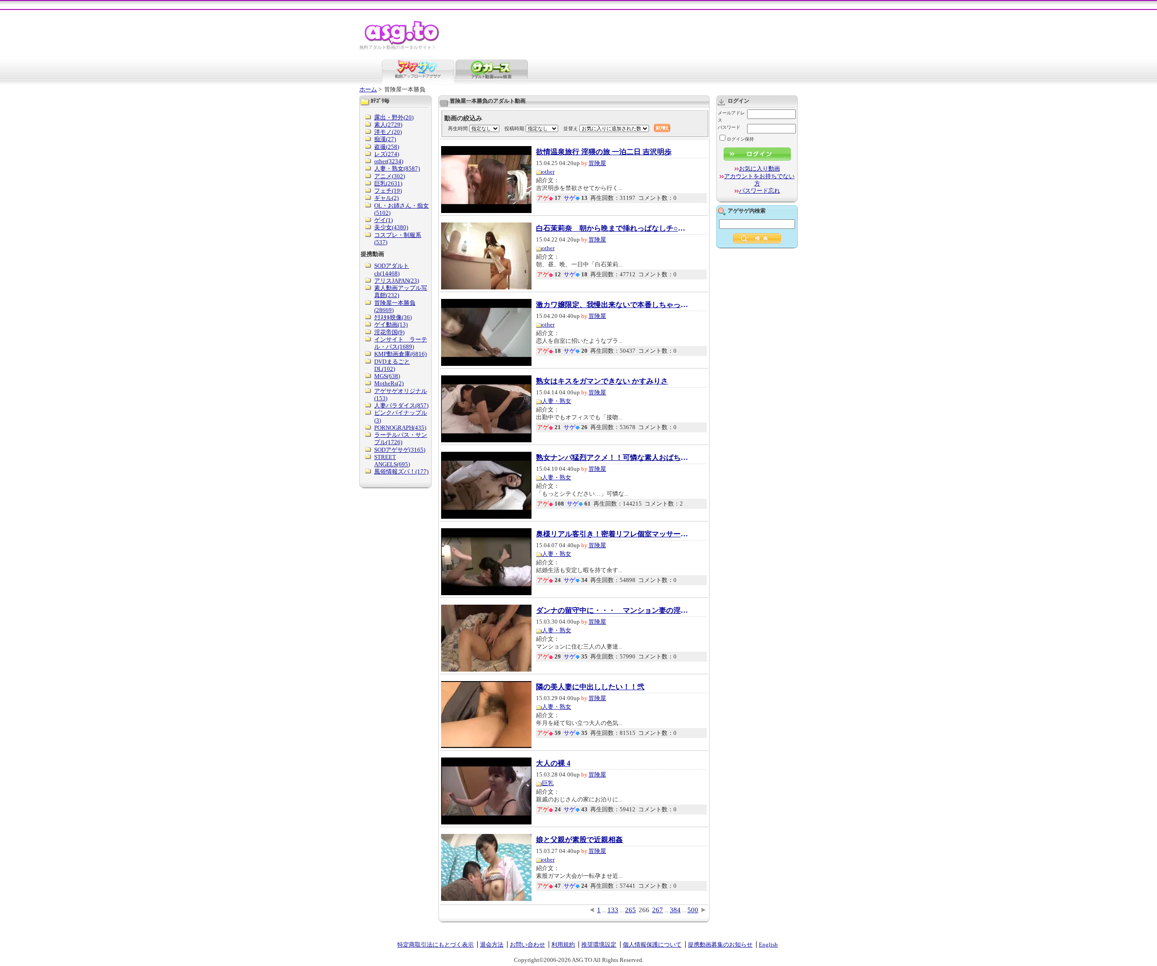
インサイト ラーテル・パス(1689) (400, 343)
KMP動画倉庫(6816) (400, 353)
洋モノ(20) (388, 131)
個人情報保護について (652, 944)
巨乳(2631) (388, 183)
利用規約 (563, 944)
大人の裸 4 (553, 763)
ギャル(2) (386, 197)
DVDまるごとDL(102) (392, 365)
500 (692, 910)
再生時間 (458, 128)
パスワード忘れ (759, 190)
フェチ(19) (388, 190)
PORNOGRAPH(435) (400, 427)
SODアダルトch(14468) (391, 269)
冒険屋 (597, 163)
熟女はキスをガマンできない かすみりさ (602, 381)
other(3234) (388, 161)
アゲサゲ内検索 (747, 211)
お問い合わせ (527, 944)
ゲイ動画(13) (391, 324)
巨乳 (548, 783)
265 (630, 910)
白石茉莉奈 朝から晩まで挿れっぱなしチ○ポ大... (613, 228)
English (768, 944)
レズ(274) (386, 154)
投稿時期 (514, 128)
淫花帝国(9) (389, 332)
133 (612, 910)
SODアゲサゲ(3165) (399, 449)
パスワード (729, 127)
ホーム (368, 89)
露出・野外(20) (394, 117)
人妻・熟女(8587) (397, 168)
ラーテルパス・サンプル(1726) (400, 438)
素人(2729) (388, 124)
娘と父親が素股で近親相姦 (579, 839)
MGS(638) (387, 376)
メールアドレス (731, 116)
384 (675, 910)
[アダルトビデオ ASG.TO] (402, 43)
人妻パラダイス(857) (401, 405)
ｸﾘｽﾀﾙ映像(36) (393, 317)
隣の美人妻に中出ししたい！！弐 (590, 687)
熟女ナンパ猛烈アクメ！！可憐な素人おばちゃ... (613, 457)
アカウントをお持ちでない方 (759, 180)
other (548, 171)
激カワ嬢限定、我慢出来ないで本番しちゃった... (613, 304)
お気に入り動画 (759, 168)
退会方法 (491, 944)
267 (657, 910)
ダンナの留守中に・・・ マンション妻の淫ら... (613, 610)
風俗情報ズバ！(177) (401, 471)
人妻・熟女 (556, 401)
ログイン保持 (740, 139)
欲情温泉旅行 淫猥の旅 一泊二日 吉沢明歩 (604, 152)
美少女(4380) (391, 227)
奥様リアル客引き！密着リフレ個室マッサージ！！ (613, 534)
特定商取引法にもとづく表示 (435, 944)
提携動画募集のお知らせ (720, 944)
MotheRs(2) (389, 383)
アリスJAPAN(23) (396, 280)
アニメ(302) (389, 176)
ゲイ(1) (383, 220)
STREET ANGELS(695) (392, 461)
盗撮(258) (386, 146)
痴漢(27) (385, 139)
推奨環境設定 (598, 944)
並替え (570, 128)
